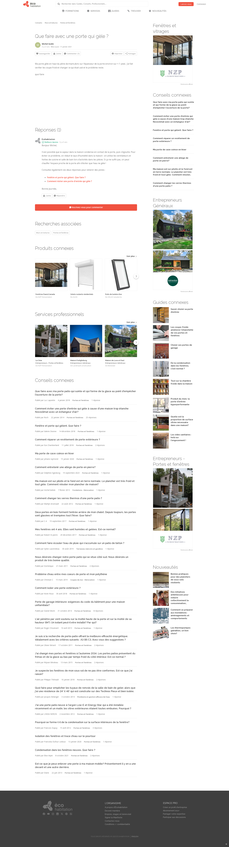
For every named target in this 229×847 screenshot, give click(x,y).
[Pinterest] (66, 814)
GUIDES (115, 11)
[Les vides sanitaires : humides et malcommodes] (161, 448)
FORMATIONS (72, 11)
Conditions (109, 824)
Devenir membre (112, 811)
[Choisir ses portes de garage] (161, 358)
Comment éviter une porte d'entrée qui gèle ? (69, 181)
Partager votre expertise (174, 814)
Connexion (201, 4)
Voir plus (131, 256)
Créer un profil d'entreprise (175, 807)
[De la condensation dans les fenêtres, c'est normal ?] (161, 376)
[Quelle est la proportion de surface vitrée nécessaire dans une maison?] (161, 430)
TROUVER (136, 11)
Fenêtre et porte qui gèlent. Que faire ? (66, 177)
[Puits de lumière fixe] (121, 275)
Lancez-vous (186, 4)
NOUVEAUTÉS (159, 11)
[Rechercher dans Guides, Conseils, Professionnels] (60, 4)
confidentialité (123, 824)
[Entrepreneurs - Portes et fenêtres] (51, 341)
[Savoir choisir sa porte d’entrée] (161, 322)
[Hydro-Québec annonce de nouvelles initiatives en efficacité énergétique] (161, 605)
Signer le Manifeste (113, 817)
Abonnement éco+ (171, 811)
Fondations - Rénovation (83, 490)
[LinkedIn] (57, 814)
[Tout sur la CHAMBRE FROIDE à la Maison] (161, 394)
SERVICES (95, 11)
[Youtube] (48, 814)
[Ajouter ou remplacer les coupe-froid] (161, 340)
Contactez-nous (112, 821)
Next (136, 276)
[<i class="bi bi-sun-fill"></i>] (226, 844)
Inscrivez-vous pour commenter (87, 207)
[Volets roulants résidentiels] (86, 275)
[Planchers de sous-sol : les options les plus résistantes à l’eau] (161, 587)
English (135, 836)
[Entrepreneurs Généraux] (86, 341)
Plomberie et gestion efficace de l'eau (93, 697)
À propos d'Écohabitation (116, 807)
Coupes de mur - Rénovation (82, 580)
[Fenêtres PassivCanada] (51, 275)
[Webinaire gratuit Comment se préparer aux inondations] (161, 623)
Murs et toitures (51, 23)
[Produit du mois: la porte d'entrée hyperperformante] (161, 412)
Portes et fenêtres (67, 23)
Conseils (38, 23)
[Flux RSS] (71, 814)
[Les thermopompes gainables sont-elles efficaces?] (161, 641)
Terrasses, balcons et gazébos (89, 549)
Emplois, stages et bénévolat (118, 814)
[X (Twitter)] (62, 814)
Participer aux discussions (174, 817)
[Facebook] (44, 814)
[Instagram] (53, 814)
